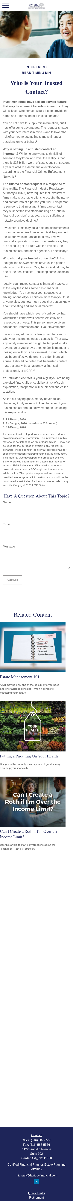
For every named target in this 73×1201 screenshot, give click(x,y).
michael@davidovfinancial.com (36, 1175)
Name (7, 502)
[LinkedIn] (36, 1181)
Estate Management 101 (19, 676)
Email (6, 524)
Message (9, 546)
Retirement (36, 1197)
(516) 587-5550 (41, 1140)
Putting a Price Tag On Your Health (29, 756)
